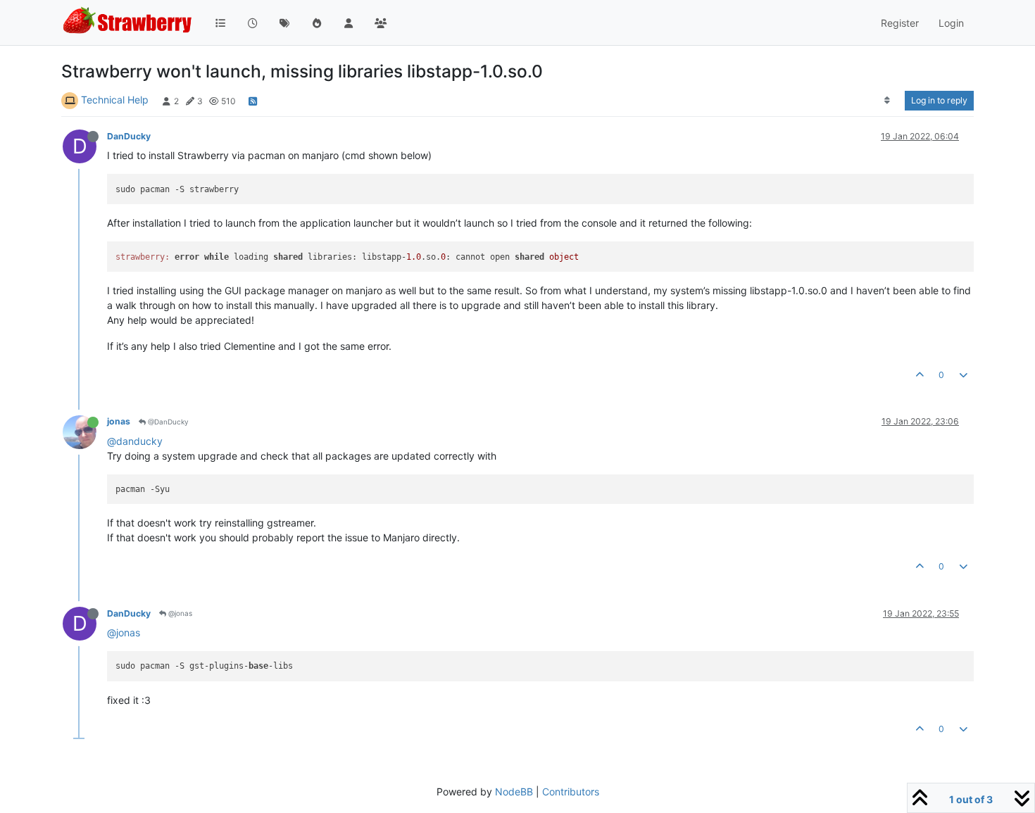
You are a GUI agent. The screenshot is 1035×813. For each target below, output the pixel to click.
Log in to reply (939, 100)
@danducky (135, 441)
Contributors (570, 792)
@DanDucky (167, 421)
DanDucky (129, 136)
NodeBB (514, 792)
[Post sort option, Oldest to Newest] (887, 101)
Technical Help (115, 100)
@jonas (179, 613)
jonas (118, 421)
